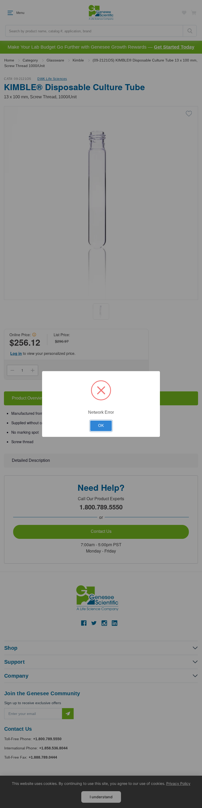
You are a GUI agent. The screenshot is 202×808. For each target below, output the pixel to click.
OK (101, 425)
